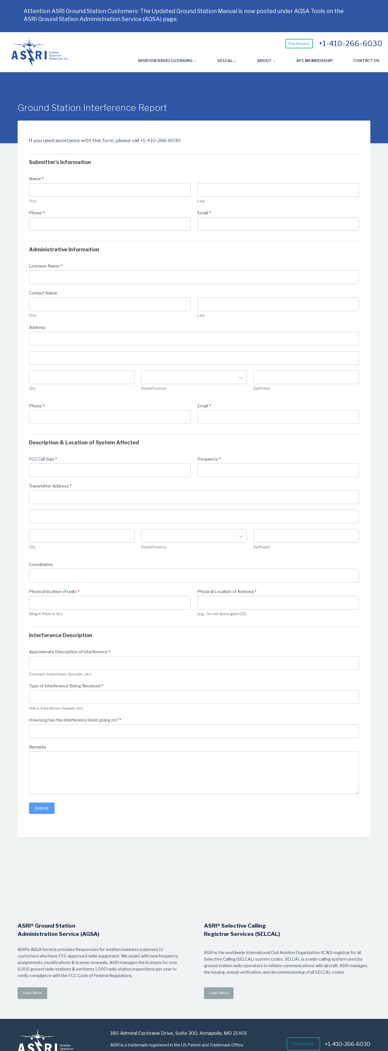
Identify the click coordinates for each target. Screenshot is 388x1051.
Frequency (209, 459)
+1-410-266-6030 (350, 43)
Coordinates (41, 564)
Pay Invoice (299, 43)
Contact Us (366, 60)
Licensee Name (45, 266)
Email (204, 212)
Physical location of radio (54, 591)
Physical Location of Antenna (226, 591)
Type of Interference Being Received (66, 686)
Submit (42, 808)
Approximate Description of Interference (69, 651)
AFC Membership (314, 60)
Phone (37, 212)
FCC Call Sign (43, 459)
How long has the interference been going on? (75, 720)
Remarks (37, 747)
